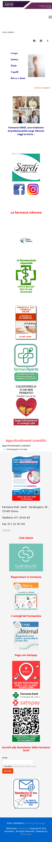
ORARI (6, 530)
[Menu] (50, 17)
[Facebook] (34, 40)
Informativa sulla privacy (24, 766)
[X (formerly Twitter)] (47, 40)
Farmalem (22, 828)
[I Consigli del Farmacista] (26, 636)
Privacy (29, 823)
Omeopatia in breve (17, 449)
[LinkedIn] (41, 40)
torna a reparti (42, 87)
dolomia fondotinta (26, 434)
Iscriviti (8, 770)
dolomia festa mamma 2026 (26, 429)
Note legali (40, 823)
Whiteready (26, 834)
